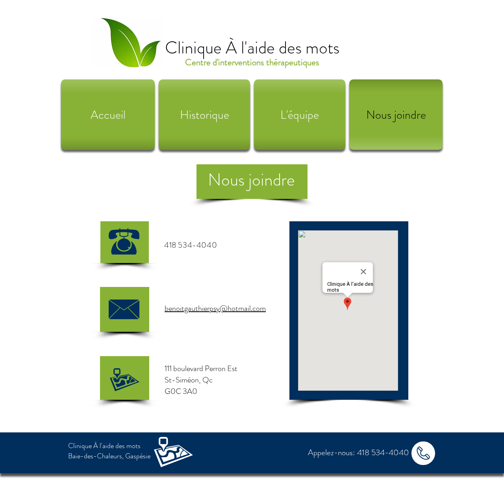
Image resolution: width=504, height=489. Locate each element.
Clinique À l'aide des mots (252, 47)
